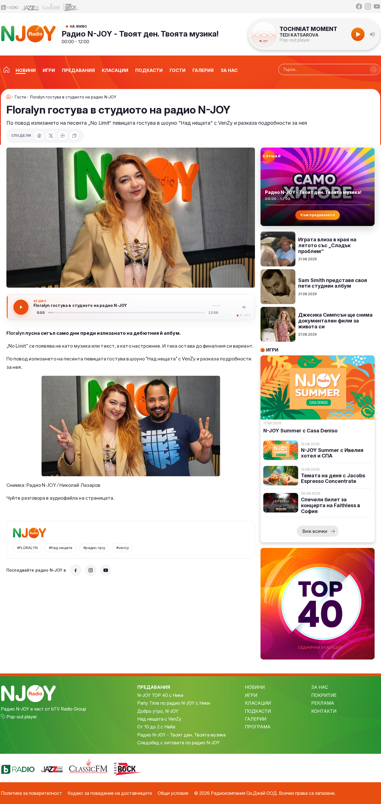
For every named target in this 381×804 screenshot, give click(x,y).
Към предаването (317, 215)
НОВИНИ (255, 687)
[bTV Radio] (10, 6)
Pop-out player (294, 39)
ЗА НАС (319, 687)
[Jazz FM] (30, 6)
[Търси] (374, 69)
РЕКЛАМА (322, 703)
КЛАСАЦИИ (258, 703)
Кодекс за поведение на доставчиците (109, 793)
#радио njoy (94, 547)
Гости (20, 97)
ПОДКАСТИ (258, 711)
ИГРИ (251, 695)
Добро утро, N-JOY (158, 711)
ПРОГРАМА (258, 726)
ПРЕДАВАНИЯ (153, 687)
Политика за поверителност (31, 793)
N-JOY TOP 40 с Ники (160, 695)
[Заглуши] (244, 307)
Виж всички (314, 531)
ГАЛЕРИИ (255, 718)
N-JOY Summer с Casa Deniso (300, 431)
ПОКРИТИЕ (324, 695)
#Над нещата (60, 547)
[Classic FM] (51, 6)
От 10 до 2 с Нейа (156, 726)
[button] (372, 34)
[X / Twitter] (51, 136)
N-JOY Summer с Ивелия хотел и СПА (332, 453)
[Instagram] (368, 6)
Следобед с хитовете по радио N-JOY (178, 742)
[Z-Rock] (72, 7)
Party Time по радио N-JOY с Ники (173, 703)
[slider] (126, 312)
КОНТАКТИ (323, 711)
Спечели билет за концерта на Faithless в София (330, 505)
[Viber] (62, 136)
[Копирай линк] (74, 136)
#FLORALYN (27, 547)
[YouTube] (376, 6)
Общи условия (173, 793)
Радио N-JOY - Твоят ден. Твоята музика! (140, 33)
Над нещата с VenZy (159, 718)
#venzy (122, 547)
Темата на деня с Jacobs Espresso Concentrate (333, 478)
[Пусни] (20, 307)
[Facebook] (359, 6)
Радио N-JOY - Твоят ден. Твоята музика (181, 734)
